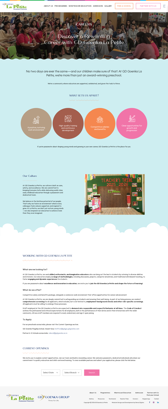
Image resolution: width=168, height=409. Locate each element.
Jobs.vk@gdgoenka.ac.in (58, 333)
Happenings (146, 399)
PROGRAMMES (61, 6)
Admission (139, 393)
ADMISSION (98, 6)
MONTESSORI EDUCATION (80, 6)
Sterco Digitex (139, 402)
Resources (101, 399)
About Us (93, 393)
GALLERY (108, 6)
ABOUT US (48, 6)
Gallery (91, 399)
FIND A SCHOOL (124, 6)
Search (92, 372)
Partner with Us (153, 393)
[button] (107, 212)
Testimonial (112, 399)
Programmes (105, 393)
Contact (156, 399)
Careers (135, 399)
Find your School (153, 395)
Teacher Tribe (124, 399)
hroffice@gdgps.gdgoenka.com (67, 329)
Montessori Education (122, 393)
